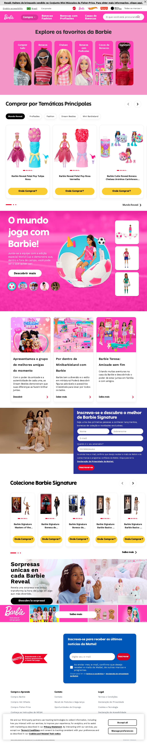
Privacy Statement (53, 727)
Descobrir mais (25, 273)
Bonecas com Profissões (69, 17)
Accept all (122, 722)
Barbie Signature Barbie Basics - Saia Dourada (105, 526)
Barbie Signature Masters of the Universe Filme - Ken (23, 526)
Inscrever (123, 656)
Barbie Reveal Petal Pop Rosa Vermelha (74, 178)
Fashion (50, 116)
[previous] (128, 104)
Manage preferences (122, 731)
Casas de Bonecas (91, 17)
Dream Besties (68, 116)
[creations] (116, 8)
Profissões (34, 116)
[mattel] (74, 8)
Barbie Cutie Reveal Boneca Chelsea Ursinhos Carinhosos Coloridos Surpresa (121, 178)
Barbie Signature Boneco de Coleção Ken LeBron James (78, 526)
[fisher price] (104, 8)
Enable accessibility (13, 8)
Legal (101, 692)
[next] (137, 104)
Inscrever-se (86, 467)
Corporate (46, 8)
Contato (58, 692)
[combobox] (123, 17)
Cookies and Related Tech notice (45, 734)
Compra (28, 17)
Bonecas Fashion (47, 17)
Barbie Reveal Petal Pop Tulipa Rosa (27, 178)
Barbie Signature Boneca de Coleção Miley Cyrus (50, 526)
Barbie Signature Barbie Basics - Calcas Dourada (133, 526)
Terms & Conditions (30, 730)
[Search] (138, 16)
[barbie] (82, 8)
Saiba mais (128, 552)
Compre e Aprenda (20, 692)
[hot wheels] (92, 8)
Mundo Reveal (15, 116)
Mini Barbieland (90, 116)
